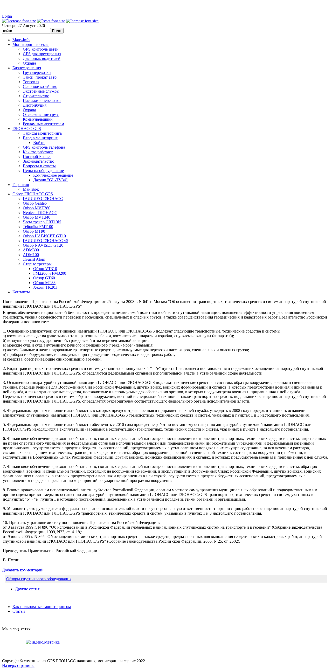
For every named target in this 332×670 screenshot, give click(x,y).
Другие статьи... (29, 589)
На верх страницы (18, 665)
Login (7, 16)
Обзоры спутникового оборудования (38, 579)
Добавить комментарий (23, 570)
